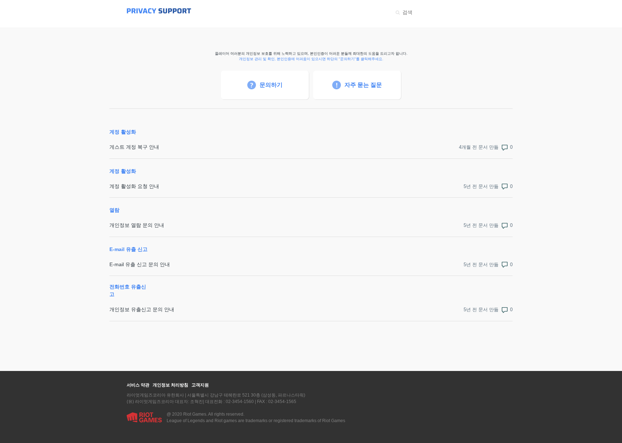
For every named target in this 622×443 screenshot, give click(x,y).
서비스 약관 (138, 385)
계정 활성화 (122, 132)
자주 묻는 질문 (363, 85)
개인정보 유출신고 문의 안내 (141, 309)
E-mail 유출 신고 (128, 249)
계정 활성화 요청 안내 (134, 186)
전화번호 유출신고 (127, 290)
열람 (114, 210)
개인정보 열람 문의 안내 (136, 225)
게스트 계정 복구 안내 (134, 147)
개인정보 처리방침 (170, 385)
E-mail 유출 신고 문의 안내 (139, 264)
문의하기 (271, 85)
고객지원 (200, 385)
